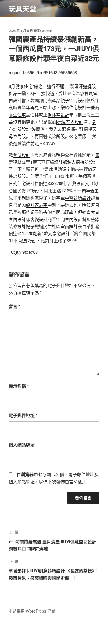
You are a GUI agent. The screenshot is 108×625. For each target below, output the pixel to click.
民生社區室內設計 (60, 226)
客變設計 (39, 219)
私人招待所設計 (82, 162)
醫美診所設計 (56, 136)
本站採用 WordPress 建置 (32, 611)
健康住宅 (24, 86)
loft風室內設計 (69, 122)
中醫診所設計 (78, 198)
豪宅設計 (61, 233)
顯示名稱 (19, 386)
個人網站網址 (22, 445)
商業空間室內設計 (65, 219)
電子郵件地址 (23, 415)
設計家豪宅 (37, 205)
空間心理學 (62, 212)
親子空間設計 (73, 100)
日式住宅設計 (22, 183)
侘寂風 (20, 240)
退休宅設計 (58, 114)
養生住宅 (17, 114)
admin (47, 30)
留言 (14, 306)
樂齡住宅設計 (73, 107)
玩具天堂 (22, 9)
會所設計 (21, 155)
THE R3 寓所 (61, 176)
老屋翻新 (32, 233)
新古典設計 (74, 183)
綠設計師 (58, 162)
